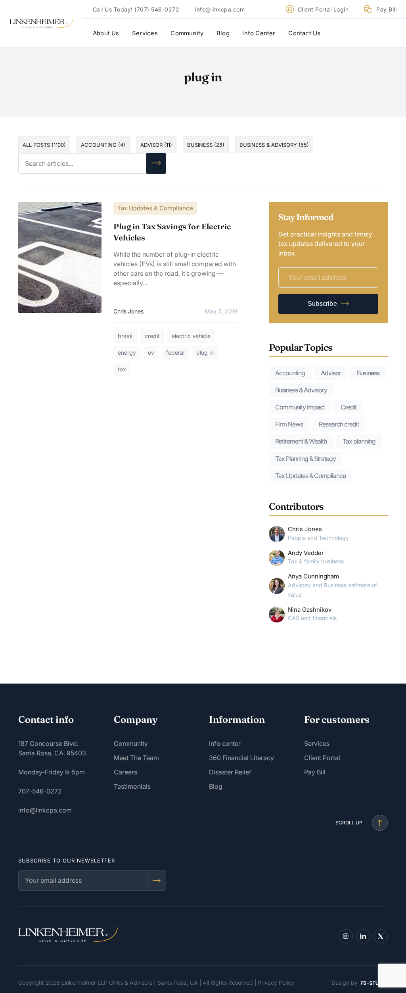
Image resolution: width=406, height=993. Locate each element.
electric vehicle (191, 335)
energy (127, 352)
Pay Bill (386, 9)
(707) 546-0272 (156, 9)
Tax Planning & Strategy (305, 459)
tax (122, 369)
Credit (348, 407)
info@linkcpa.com (220, 9)
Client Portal (322, 758)
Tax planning (359, 441)
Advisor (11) (156, 145)
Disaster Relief (230, 772)
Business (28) (205, 145)
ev (151, 352)
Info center (225, 743)
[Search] (156, 163)
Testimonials (132, 786)
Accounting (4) (103, 145)
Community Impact (300, 407)
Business (368, 373)
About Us (106, 33)
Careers (125, 772)
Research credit (339, 424)
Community (186, 33)
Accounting (290, 373)
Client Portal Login (323, 9)
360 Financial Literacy (241, 758)
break (125, 335)
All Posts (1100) (44, 145)
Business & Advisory (301, 390)
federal (175, 352)
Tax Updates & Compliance (155, 208)
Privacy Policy (276, 982)
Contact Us (304, 33)
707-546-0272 (40, 791)
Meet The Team (136, 758)
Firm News (289, 424)
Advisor (331, 373)
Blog (223, 33)
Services (145, 33)
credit (152, 335)
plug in (205, 352)
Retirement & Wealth (301, 441)
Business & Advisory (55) (274, 145)
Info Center (258, 33)
